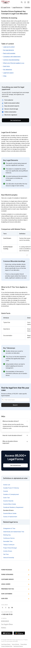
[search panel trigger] (21, 2)
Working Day (7, 535)
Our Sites (4, 598)
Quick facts (6, 66)
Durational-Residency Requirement (13, 507)
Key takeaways (7, 69)
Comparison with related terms (12, 56)
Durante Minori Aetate (9, 504)
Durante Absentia (8, 501)
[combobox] (15, 400)
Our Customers (6, 594)
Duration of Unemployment (11, 494)
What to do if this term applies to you (13, 63)
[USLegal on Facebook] (5, 607)
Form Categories (7, 574)
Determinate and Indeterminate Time (13, 531)
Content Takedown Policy (6, 646)
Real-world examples (9, 53)
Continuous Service (9, 538)
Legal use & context (9, 47)
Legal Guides (5, 584)
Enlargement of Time (9, 528)
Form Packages (6, 570)
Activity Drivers (7, 551)
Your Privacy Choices (5, 644)
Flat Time (6, 554)
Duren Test (6, 497)
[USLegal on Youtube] (12, 607)
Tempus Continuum (8, 544)
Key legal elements (8, 50)
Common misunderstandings (11, 60)
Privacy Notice (24, 644)
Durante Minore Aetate (9, 513)
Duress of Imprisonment (10, 516)
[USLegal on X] (2, 607)
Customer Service (7, 579)
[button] (28, 2)
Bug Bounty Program (18, 646)
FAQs (4, 76)
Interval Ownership (8, 557)
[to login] (25, 2)
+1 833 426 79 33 (6, 614)
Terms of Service (15, 644)
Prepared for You (7, 589)
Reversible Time (7, 541)
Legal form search (8, 73)
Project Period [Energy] (10, 548)
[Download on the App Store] (7, 633)
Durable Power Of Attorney (11, 488)
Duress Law (6, 484)
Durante (5, 491)
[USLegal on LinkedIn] (9, 607)
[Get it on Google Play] (19, 633)
